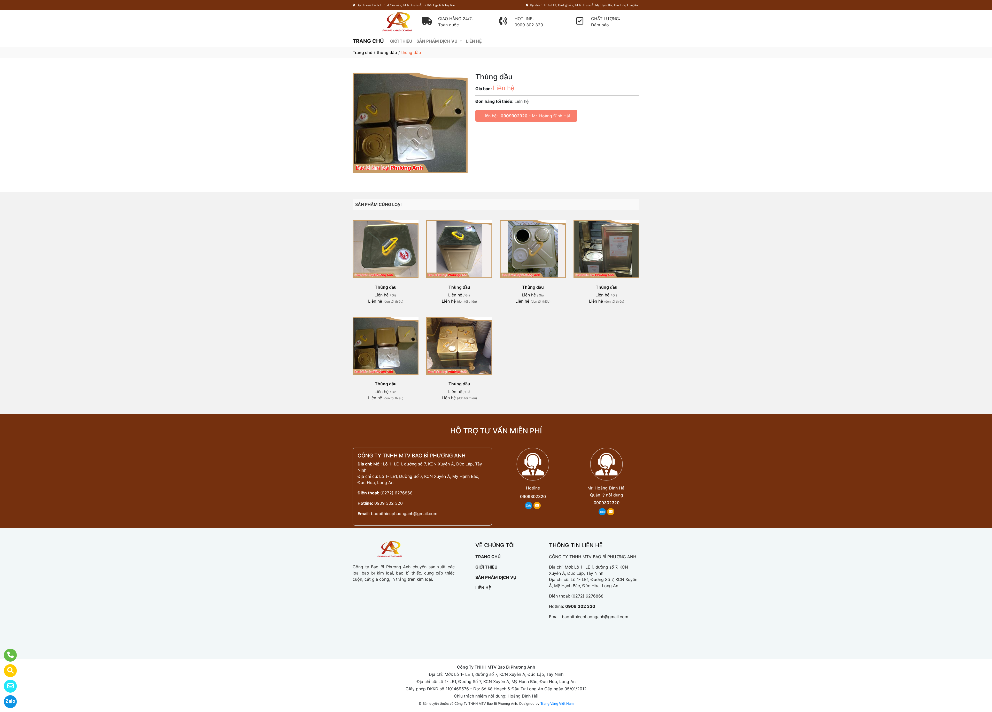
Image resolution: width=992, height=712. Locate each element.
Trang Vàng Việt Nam (557, 703)
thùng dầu (387, 52)
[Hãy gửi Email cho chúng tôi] (7, 686)
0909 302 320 (388, 503)
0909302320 (514, 115)
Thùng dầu (386, 287)
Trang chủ (363, 52)
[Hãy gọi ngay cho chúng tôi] (7, 655)
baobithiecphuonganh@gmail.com (404, 513)
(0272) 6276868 (396, 492)
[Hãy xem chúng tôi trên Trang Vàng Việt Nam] (7, 670)
